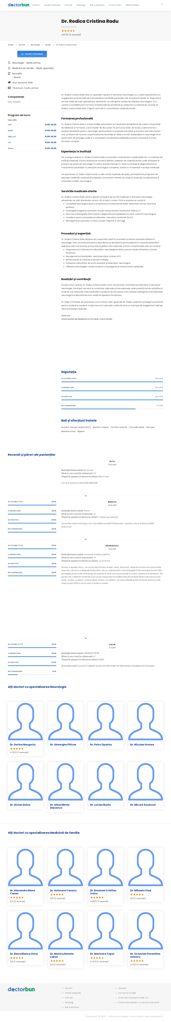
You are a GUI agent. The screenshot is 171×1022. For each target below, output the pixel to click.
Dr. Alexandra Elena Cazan (22, 892)
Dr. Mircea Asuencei (143, 805)
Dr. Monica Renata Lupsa (62, 955)
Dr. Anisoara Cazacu (63, 890)
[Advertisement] (112, 68)
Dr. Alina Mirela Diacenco (59, 806)
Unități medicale (52, 5)
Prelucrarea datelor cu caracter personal (138, 1002)
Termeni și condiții (127, 993)
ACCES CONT (115, 5)
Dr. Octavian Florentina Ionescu (145, 955)
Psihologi (80, 5)
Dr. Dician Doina (20, 805)
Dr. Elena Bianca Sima (24, 954)
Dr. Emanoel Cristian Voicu (103, 892)
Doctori (36, 5)
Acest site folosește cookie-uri (133, 997)
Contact (122, 988)
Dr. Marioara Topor (102, 954)
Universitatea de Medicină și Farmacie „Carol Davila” (87, 319)
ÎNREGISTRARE (132, 5)
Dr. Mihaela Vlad (140, 890)
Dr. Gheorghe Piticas (63, 744)
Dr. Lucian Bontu (100, 805)
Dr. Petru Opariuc (101, 744)
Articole (68, 5)
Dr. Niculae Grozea (142, 744)
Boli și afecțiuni (97, 5)
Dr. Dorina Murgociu (23, 744)
